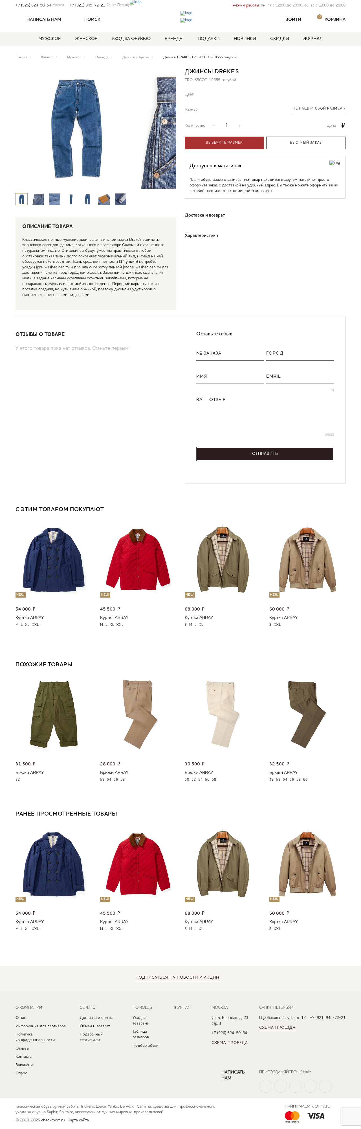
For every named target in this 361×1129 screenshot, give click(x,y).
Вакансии (24, 1065)
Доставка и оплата (96, 1018)
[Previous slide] (150, 182)
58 (122, 779)
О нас (21, 1018)
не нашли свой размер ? (319, 108)
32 (18, 779)
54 (109, 779)
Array (37, 618)
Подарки (209, 39)
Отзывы (22, 1048)
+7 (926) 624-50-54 (40, 5)
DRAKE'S (227, 72)
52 (102, 779)
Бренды (174, 39)
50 (187, 779)
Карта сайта (78, 1120)
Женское (86, 39)
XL (27, 625)
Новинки (245, 39)
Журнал (313, 39)
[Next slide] (167, 182)
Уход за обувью (131, 39)
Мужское (49, 39)
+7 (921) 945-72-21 (101, 5)
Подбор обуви (146, 1046)
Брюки (22, 773)
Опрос (21, 1073)
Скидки (279, 39)
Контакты (24, 1057)
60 (305, 779)
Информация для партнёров (41, 1026)
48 (271, 779)
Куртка (22, 618)
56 (116, 779)
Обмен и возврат (95, 1026)
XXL (35, 625)
